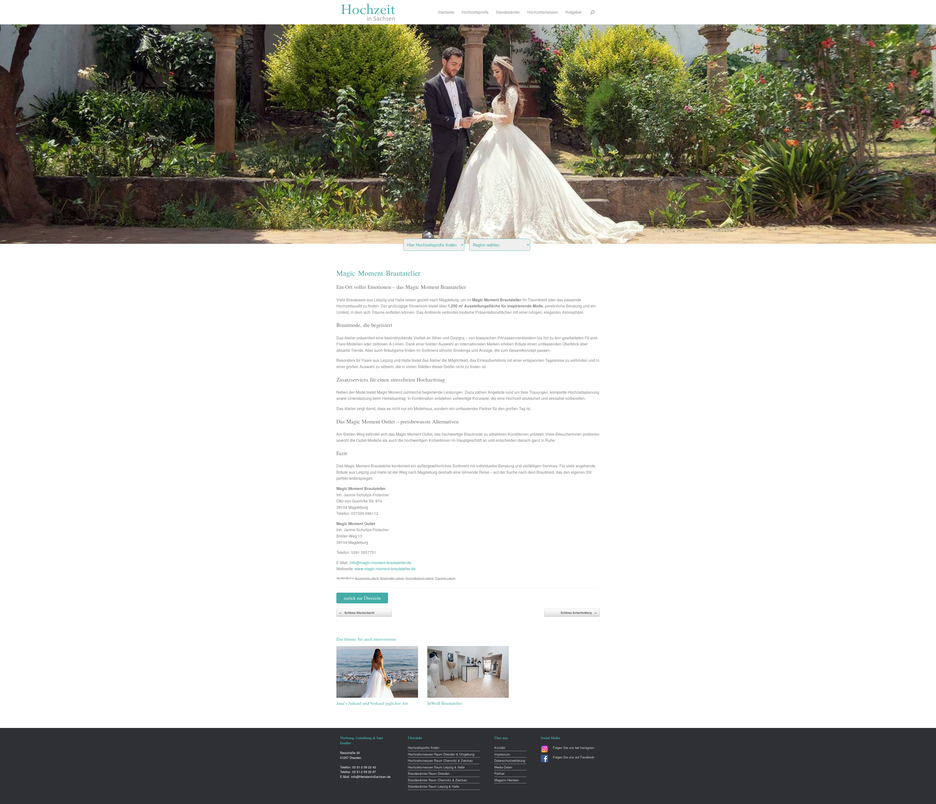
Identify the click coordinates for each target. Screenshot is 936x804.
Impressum (502, 754)
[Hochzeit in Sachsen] (368, 12)
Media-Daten (503, 767)
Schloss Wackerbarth (356, 612)
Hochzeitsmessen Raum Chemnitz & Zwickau (440, 760)
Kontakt (499, 747)
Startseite (446, 12)
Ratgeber (574, 12)
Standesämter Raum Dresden (428, 773)
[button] (592, 12)
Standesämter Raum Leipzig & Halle (433, 786)
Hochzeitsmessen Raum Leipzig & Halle (436, 767)
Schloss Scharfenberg (579, 612)
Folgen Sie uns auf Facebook (573, 757)
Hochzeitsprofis (475, 12)
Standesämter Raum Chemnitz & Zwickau (437, 780)
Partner (499, 773)
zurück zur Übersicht (362, 598)
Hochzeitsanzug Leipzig (419, 578)
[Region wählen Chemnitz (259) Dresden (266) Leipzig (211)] (505, 243)
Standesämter (508, 12)
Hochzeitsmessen (542, 12)
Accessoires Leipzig (367, 578)
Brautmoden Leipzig (392, 578)
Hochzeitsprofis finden (423, 747)
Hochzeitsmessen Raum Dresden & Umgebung (441, 754)
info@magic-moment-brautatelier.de (380, 562)
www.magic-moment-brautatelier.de (385, 568)
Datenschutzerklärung (509, 760)
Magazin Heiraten (506, 780)
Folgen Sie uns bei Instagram (573, 747)
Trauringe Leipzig (445, 578)
